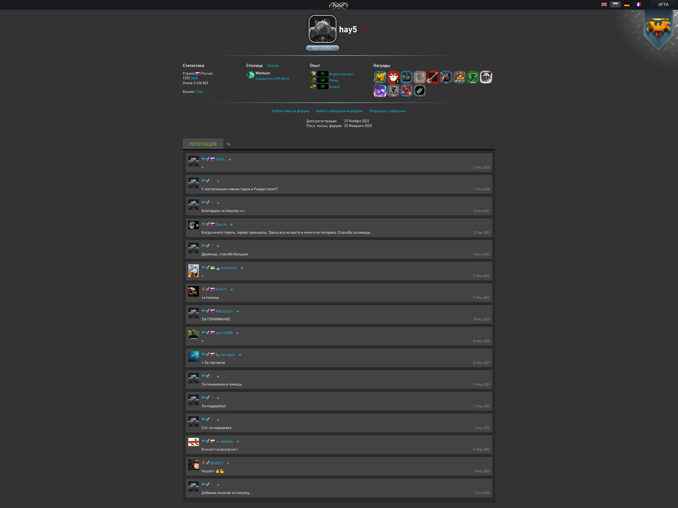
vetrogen (228, 354)
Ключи (273, 65)
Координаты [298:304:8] (272, 78)
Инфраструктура (341, 74)
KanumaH (229, 267)
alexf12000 (224, 332)
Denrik (221, 224)
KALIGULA (224, 311)
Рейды (334, 80)
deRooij (227, 441)
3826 (194, 77)
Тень (199, 91)
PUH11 (221, 289)
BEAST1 (217, 463)
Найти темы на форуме (291, 110)
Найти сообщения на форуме (339, 110)
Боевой (334, 87)
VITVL (220, 159)
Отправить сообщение (387, 110)
